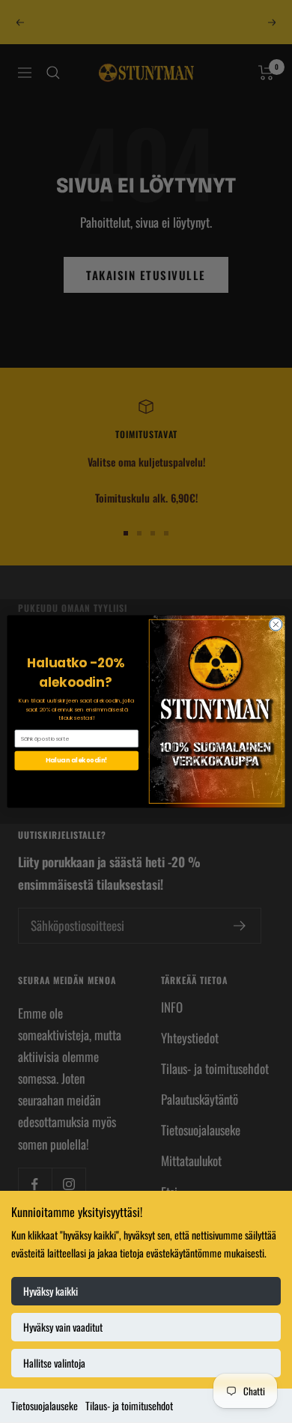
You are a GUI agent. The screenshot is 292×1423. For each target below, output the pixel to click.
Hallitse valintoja (54, 1363)
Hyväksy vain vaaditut (63, 1327)
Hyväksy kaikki (50, 1291)
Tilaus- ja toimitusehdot (129, 1405)
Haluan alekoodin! (77, 760)
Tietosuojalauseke (44, 1405)
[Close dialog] (276, 624)
